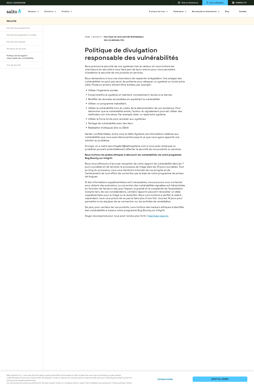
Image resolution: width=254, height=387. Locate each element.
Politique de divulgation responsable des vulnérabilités (20, 56)
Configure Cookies (165, 379)
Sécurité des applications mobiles (21, 35)
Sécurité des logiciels (16, 42)
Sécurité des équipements (18, 28)
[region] (127, 379)
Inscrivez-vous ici (158, 215)
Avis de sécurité (14, 65)
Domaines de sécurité (16, 48)
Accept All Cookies (219, 379)
